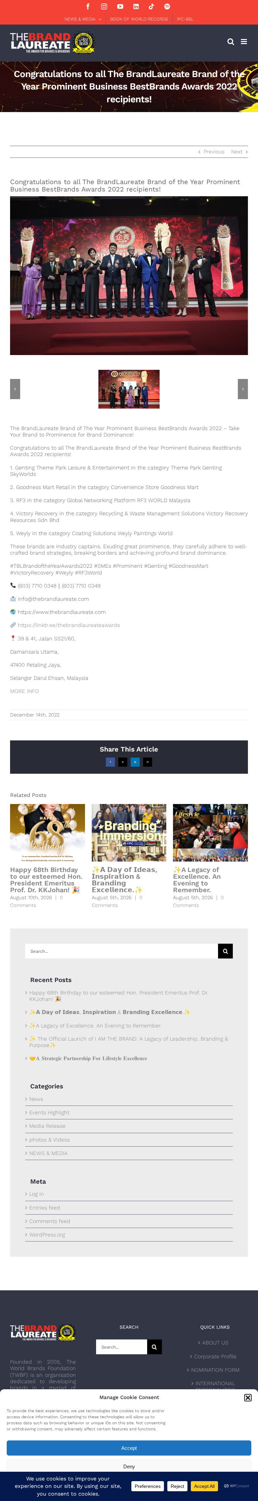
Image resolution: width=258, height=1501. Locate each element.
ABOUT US (215, 1342)
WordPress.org (47, 1234)
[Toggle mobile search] (230, 41)
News (36, 1099)
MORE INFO (24, 691)
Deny (129, 1466)
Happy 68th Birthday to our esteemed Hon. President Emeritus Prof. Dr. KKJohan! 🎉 (46, 880)
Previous (214, 151)
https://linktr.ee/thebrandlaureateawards (69, 625)
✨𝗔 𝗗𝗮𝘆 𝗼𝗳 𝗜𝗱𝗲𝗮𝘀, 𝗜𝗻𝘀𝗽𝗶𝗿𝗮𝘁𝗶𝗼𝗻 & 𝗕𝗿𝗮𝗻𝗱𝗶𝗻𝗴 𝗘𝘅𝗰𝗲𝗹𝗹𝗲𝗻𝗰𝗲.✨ (124, 880)
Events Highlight (49, 1112)
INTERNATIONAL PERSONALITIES (215, 1386)
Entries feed (44, 1208)
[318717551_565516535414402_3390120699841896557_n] (129, 373)
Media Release (47, 1126)
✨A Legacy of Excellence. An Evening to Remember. (197, 880)
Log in (36, 1194)
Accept (129, 1448)
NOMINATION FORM (215, 1370)
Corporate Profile (215, 1356)
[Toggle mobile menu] (244, 41)
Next (237, 151)
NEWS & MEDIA (48, 1153)
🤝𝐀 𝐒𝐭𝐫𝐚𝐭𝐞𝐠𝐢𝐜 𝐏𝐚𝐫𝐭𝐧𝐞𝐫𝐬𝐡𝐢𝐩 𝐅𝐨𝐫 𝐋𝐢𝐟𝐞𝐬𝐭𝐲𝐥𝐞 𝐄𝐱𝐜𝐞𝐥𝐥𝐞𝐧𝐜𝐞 (88, 1058)
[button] (248, 1397)
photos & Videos (49, 1140)
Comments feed (49, 1221)
